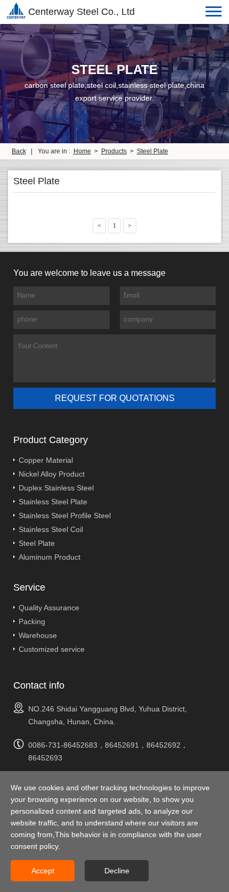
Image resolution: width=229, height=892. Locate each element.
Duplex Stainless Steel (56, 488)
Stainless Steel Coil (51, 529)
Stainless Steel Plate (53, 501)
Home (82, 151)
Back (19, 151)
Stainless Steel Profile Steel (65, 515)
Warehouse (38, 635)
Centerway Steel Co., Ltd (81, 11)
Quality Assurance (49, 607)
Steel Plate (152, 151)
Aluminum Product (49, 557)
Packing (32, 621)
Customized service (52, 649)
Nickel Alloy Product (52, 474)
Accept (42, 870)
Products (114, 151)
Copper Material (46, 460)
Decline (116, 870)
